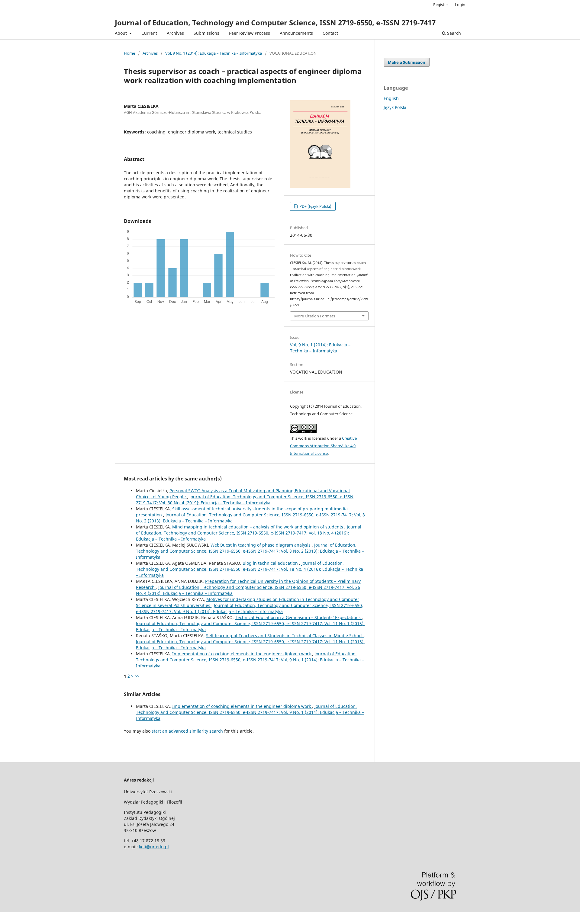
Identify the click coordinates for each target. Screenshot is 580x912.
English (391, 98)
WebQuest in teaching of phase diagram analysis (261, 545)
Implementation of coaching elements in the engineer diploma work (242, 654)
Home (129, 53)
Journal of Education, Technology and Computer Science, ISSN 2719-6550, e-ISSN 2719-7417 (275, 22)
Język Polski (395, 107)
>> (137, 676)
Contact (330, 33)
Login (460, 4)
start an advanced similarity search (187, 731)
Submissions (206, 33)
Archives (175, 33)
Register (440, 4)
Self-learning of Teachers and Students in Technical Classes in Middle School (285, 635)
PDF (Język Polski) (314, 206)
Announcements (296, 33)
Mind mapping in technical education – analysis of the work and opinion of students (258, 527)
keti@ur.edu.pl (154, 846)
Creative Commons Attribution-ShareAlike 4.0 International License (323, 445)
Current (149, 33)
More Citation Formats (314, 316)
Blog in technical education (271, 563)
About (121, 33)
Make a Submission (406, 62)
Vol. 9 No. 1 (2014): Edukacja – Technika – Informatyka (213, 53)
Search (453, 33)
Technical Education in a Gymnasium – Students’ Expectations (298, 617)
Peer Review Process (249, 33)
